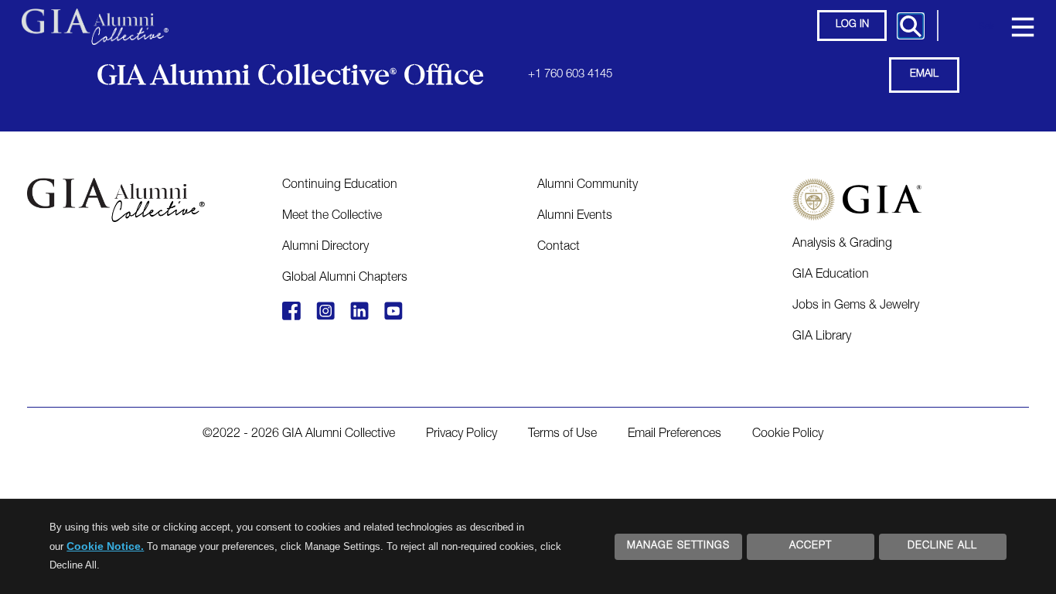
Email (924, 75)
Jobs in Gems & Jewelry (855, 306)
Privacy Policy (461, 434)
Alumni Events (574, 216)
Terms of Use (562, 434)
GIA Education (830, 275)
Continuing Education (339, 185)
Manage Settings (678, 546)
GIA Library (821, 337)
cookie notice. (105, 546)
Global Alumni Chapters (344, 278)
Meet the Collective (332, 216)
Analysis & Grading (842, 244)
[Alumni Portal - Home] (95, 19)
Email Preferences (674, 434)
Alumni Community (587, 185)
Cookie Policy (787, 434)
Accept (810, 546)
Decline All (942, 546)
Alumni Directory (325, 247)
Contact (558, 247)
